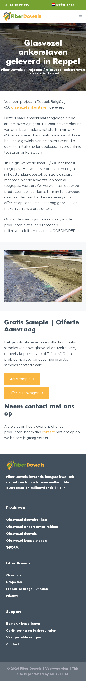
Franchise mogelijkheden (27, 589)
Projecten (34, 69)
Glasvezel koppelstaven (26, 540)
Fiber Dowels (12, 69)
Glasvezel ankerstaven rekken (32, 526)
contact (48, 432)
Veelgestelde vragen (23, 637)
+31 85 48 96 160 (16, 4)
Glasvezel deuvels (21, 533)
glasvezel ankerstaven (30, 107)
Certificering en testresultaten (31, 630)
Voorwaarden (56, 668)
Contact (12, 644)
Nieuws (12, 595)
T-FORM (12, 547)
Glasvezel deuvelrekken (26, 519)
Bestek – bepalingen (23, 623)
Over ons (13, 575)
